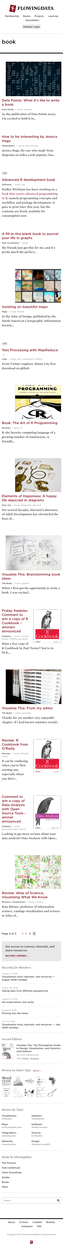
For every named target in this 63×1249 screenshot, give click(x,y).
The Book (7, 583)
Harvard (36, 505)
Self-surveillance (10, 243)
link (23, 184)
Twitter (39, 359)
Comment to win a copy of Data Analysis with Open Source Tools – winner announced (14, 809)
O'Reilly (13, 639)
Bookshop (35, 1058)
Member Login (31, 26)
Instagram (27, 1226)
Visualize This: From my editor (27, 708)
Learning (53, 16)
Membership (12, 16)
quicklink (23, 639)
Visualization (18, 902)
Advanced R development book (28, 180)
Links (4, 359)
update (25, 583)
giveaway (7, 829)
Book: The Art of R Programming (29, 423)
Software (6, 184)
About (11, 1222)
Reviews (6, 428)
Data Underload (11, 1167)
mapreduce (28, 359)
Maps (4, 312)
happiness (26, 505)
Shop (5, 1186)
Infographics (8, 146)
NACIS (20, 312)
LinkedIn (37, 1222)
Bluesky (50, 1222)
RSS (39, 1226)
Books (26, 16)
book (20, 109)
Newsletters (32, 20)
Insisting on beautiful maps (25, 307)
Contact (23, 1222)
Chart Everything (11, 1172)
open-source (19, 829)
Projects (39, 16)
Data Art (6, 505)
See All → (37, 1070)
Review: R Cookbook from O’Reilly (15, 744)
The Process (9, 1163)
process (28, 109)
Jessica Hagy (31, 146)
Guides (6, 1177)
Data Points (8, 109)
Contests (6, 636)
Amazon (25, 1058)
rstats (5, 756)
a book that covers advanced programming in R (30, 194)
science (39, 902)
